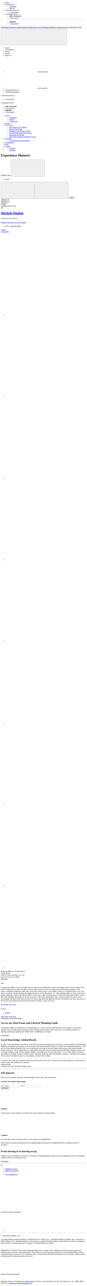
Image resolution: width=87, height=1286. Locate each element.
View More (4, 1004)
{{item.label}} (14, 12)
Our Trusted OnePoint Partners (19, 141)
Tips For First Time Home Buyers (20, 133)
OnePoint (8, 139)
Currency (12, 148)
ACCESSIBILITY (11, 1174)
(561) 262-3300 (15, 226)
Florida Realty (30, 1281)
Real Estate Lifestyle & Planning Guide (22, 137)
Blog (6, 144)
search (4, 204)
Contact (7, 146)
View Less (12, 1004)
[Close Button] (17, 190)
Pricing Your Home (15, 129)
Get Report (5, 1088)
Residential (13, 118)
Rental (11, 119)
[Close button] (28, 168)
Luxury (7, 123)
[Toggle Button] (34, 36)
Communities (9, 142)
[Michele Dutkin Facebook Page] (45, 315)
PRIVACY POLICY (12, 1171)
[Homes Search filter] (51, 190)
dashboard (12, 6)
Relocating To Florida (16, 135)
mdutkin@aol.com (7, 222)
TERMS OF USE (11, 1169)
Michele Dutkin (12, 213)
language (12, 150)
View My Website (20, 222)
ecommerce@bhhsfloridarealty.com (20, 1283)
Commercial (13, 121)
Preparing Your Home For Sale (19, 131)
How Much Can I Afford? (18, 127)
